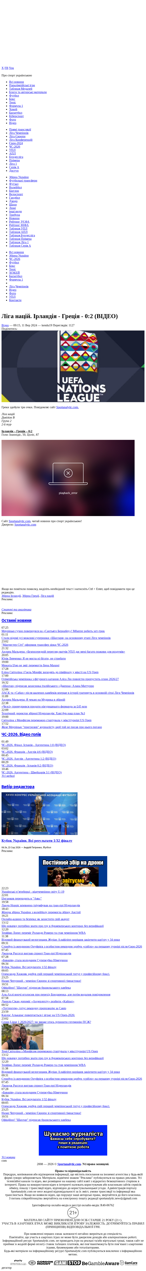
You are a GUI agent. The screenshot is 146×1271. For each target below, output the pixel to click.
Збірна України (19, 177)
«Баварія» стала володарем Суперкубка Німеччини (35, 960)
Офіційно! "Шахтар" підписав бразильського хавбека (36, 987)
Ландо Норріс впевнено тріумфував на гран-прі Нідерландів (41, 905)
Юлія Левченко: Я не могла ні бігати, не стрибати (34, 658)
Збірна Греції (30, 595)
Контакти (15, 300)
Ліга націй (47, 595)
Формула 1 (16, 105)
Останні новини (17, 620)
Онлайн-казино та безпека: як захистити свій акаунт (35, 919)
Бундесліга (16, 156)
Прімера (14, 160)
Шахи (13, 204)
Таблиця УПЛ (18, 228)
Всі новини (16, 81)
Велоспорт (16, 194)
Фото (12, 119)
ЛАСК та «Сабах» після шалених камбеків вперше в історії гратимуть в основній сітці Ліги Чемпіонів (68, 692)
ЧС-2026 (14, 146)
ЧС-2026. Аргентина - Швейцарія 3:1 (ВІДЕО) (32, 772)
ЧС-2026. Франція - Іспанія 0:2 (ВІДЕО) (27, 765)
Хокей (13, 109)
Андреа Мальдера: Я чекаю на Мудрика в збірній (33, 699)
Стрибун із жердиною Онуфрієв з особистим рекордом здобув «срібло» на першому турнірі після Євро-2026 (72, 946)
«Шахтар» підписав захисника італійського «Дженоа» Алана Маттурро (48, 686)
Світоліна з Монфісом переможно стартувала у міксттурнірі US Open (46, 720)
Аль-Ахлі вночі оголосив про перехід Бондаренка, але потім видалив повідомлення (56, 994)
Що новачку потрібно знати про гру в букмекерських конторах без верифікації (53, 926)
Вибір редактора (18, 786)
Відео (12, 123)
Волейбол (15, 187)
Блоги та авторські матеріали (28, 92)
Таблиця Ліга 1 (19, 242)
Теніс (12, 102)
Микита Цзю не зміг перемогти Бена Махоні (30, 665)
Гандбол (14, 197)
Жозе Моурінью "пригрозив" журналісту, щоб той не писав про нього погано (52, 727)
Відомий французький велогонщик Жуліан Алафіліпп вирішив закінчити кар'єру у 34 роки (61, 939)
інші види (15, 211)
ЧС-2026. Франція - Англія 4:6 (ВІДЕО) (27, 751)
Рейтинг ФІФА (19, 225)
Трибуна (14, 214)
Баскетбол (15, 112)
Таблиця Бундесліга (22, 235)
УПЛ (12, 150)
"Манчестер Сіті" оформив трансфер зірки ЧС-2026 (35, 644)
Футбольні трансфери (23, 180)
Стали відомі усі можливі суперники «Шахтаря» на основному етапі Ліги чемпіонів (56, 638)
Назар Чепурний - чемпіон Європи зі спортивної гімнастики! (41, 980)
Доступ (14, 170)
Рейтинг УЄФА (19, 221)
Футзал (13, 184)
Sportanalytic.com (19, 521)
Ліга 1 (13, 163)
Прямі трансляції (20, 129)
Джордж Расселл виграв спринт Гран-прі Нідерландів (36, 953)
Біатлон (14, 190)
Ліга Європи (17, 136)
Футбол (14, 95)
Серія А (14, 167)
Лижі (12, 208)
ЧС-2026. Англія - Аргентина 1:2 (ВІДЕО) (29, 758)
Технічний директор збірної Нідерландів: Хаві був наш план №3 (43, 713)
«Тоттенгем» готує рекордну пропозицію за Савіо (34, 1008)
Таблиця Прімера (20, 238)
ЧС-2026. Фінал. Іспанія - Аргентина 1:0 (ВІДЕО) (34, 745)
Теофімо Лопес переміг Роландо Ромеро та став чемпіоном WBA (44, 932)
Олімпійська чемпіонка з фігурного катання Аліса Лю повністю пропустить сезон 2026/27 (60, 679)
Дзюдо (13, 201)
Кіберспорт (16, 116)
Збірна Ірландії (11, 595)
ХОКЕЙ (14, 272)
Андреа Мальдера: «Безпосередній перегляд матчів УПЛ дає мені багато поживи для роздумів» (63, 651)
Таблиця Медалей (20, 88)
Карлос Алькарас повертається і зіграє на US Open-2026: (38, 1015)
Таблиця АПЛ (18, 232)
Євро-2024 (16, 143)
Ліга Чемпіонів (19, 132)
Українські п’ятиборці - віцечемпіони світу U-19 (33, 891)
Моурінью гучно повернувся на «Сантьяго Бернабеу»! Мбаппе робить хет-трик (53, 631)
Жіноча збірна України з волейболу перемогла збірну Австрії (41, 912)
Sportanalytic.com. (67, 407)
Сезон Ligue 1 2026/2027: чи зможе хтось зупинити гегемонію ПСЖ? (46, 1022)
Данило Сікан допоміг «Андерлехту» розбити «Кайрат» (38, 1001)
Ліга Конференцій (21, 139)
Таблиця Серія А (20, 245)
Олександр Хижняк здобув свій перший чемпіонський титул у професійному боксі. (56, 974)
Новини (14, 218)
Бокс (12, 99)
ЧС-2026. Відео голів (21, 734)
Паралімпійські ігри (22, 85)
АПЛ (12, 153)
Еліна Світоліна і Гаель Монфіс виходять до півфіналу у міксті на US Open (50, 672)
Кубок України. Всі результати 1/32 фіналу (37, 841)
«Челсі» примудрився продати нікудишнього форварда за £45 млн (44, 706)
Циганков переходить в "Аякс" (22, 898)
